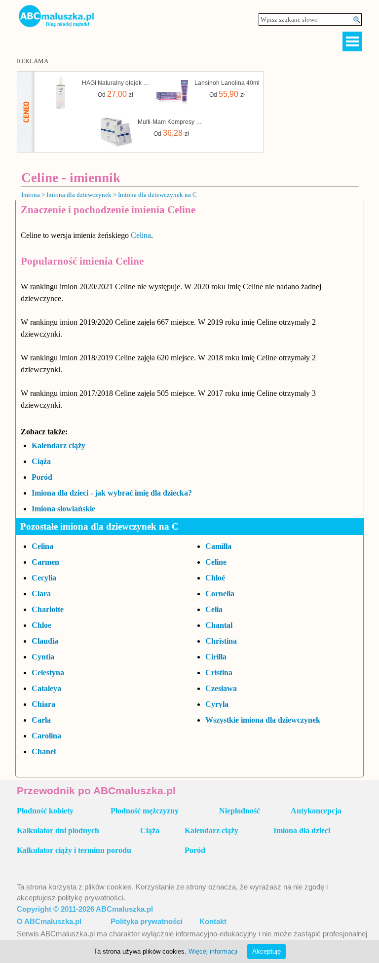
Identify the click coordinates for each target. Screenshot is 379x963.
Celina (141, 235)
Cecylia (44, 578)
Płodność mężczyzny (145, 811)
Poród (42, 477)
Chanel (44, 751)
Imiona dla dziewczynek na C (157, 194)
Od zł (115, 94)
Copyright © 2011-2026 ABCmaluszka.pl (85, 909)
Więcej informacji (213, 951)
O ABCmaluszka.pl (49, 921)
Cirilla (216, 657)
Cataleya (46, 688)
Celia (214, 609)
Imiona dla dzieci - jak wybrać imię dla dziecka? (112, 493)
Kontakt (213, 921)
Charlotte (48, 609)
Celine (216, 562)
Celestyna (48, 672)
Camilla (218, 546)
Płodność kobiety (45, 811)
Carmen (45, 562)
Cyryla (216, 704)
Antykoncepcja (316, 811)
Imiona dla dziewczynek (79, 194)
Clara (41, 593)
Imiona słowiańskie (63, 508)
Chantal (218, 625)
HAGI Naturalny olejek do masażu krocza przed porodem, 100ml (115, 82)
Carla (41, 720)
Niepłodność (239, 811)
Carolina (46, 736)
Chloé (215, 578)
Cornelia (219, 593)
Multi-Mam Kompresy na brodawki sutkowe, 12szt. (171, 121)
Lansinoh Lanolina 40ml (227, 82)
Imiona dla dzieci (301, 830)
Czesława (221, 688)
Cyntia (43, 657)
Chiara (43, 704)
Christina (221, 641)
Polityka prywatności (147, 921)
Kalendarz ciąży (58, 445)
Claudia (45, 641)
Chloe (41, 625)
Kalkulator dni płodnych (58, 830)
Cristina (218, 672)
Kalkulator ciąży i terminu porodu (74, 850)
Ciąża (41, 461)
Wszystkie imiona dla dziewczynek (262, 720)
